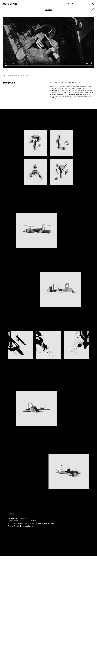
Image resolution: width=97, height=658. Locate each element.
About (88, 4)
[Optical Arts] (10, 4)
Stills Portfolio (71, 4)
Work (62, 4)
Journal (80, 4)
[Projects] (93, 9)
